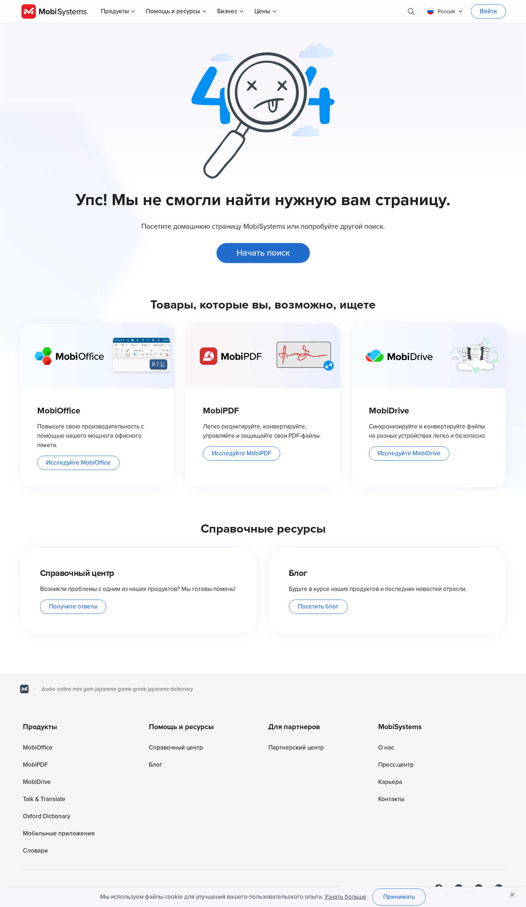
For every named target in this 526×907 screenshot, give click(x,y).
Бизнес (227, 11)
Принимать (399, 897)
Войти (488, 11)
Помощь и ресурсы (173, 11)
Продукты (115, 11)
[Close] (512, 895)
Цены (262, 11)
